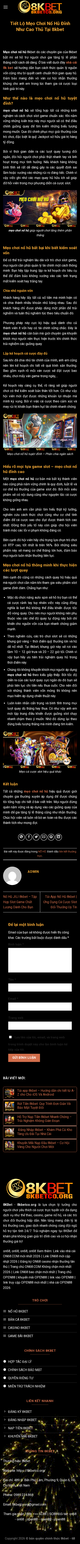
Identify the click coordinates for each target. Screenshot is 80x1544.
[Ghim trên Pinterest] (51, 837)
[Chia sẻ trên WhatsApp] (21, 837)
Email (13, 999)
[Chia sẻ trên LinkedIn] (58, 837)
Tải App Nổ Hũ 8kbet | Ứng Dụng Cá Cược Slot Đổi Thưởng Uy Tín (60, 902)
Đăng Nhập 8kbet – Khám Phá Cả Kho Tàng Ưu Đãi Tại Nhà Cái (44, 1132)
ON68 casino (42, 1261)
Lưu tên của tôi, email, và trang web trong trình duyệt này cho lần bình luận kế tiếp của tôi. (37, 1043)
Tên (12, 980)
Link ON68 (50, 1256)
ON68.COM (11, 1256)
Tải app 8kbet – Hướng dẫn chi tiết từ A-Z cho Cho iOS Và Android (46, 1092)
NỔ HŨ (42, 851)
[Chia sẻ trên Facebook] (28, 837)
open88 (32, 1519)
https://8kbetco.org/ (31, 1471)
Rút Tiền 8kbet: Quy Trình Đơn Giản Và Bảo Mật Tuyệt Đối (44, 1106)
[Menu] (5, 7)
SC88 (43, 1514)
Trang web (15, 1018)
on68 (6, 1251)
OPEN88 (9, 1277)
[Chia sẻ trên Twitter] (36, 837)
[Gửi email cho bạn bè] (43, 837)
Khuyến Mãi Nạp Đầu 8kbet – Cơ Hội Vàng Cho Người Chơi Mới (43, 1145)
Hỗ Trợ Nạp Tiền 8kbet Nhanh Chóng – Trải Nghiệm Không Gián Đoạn (44, 1119)
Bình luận (16, 944)
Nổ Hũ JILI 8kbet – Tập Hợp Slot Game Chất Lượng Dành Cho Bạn (20, 902)
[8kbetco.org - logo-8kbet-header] (40, 7)
